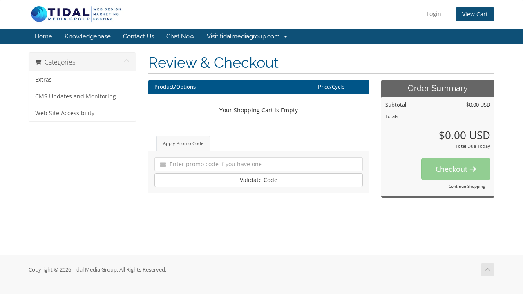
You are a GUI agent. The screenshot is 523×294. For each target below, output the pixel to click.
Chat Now (180, 36)
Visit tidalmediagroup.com (245, 36)
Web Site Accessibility (64, 113)
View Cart (475, 14)
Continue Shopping (467, 186)
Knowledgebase (88, 36)
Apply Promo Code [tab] (183, 143)
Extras (43, 79)
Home (43, 36)
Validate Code (258, 180)
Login (434, 14)
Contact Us (138, 36)
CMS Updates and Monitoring (75, 96)
